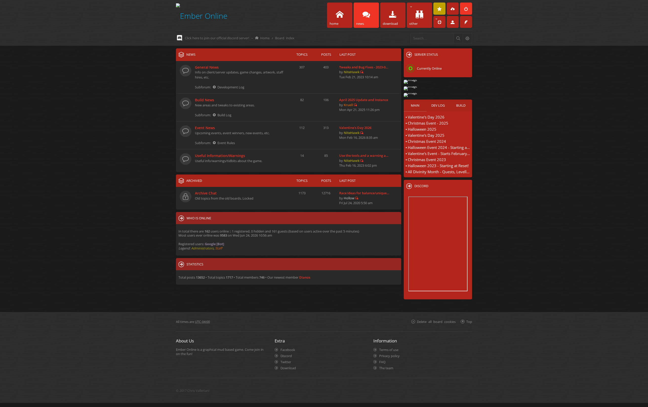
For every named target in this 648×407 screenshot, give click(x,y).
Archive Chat (206, 193)
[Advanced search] (467, 38)
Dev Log (438, 105)
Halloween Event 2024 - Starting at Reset (439, 147)
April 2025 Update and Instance (363, 100)
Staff (218, 248)
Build (460, 105)
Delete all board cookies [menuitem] (436, 321)
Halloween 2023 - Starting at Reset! (438, 165)
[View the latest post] (361, 72)
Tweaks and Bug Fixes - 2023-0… (363, 67)
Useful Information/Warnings (220, 155)
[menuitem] (439, 9)
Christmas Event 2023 (427, 159)
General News (207, 67)
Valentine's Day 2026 (355, 127)
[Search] (458, 38)
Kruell (348, 105)
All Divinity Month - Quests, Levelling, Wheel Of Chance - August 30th (439, 171)
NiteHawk (351, 72)
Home (265, 38)
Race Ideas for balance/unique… (364, 193)
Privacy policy (389, 356)
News (190, 54)
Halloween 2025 (422, 129)
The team (386, 368)
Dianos (304, 277)
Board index (284, 38)
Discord (286, 356)
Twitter (285, 362)
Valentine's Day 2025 (426, 135)
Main (415, 105)
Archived (194, 180)
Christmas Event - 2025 (428, 123)
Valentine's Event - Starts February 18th (439, 153)
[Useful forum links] (439, 22)
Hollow (349, 198)
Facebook (287, 349)
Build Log (224, 115)
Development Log (230, 87)
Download (288, 368)
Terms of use (388, 349)
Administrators (202, 248)
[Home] (201, 15)
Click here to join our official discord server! (217, 38)
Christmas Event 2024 (427, 141)
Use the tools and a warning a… (364, 155)
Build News (204, 100)
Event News (205, 127)
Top (469, 321)
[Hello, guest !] (453, 22)
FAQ (382, 362)
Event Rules (226, 143)
